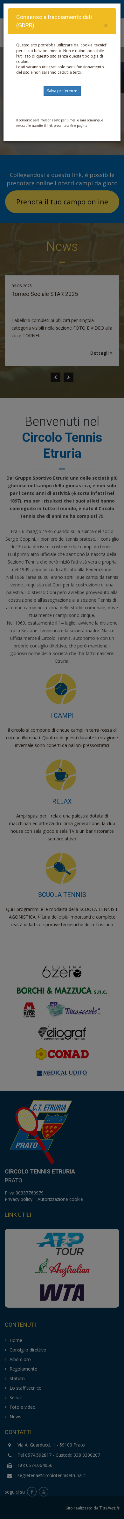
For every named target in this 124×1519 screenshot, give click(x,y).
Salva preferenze (62, 90)
